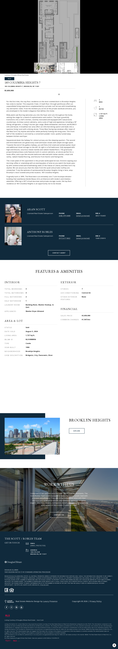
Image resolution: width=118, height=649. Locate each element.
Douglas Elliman (11, 570)
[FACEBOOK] (6, 607)
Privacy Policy (96, 601)
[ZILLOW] (21, 607)
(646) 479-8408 (64, 216)
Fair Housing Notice (13, 572)
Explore (76, 431)
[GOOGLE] (16, 607)
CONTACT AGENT (59, 253)
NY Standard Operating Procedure (36, 572)
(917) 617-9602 (64, 238)
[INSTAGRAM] (11, 607)
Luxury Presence (50, 601)
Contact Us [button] (59, 515)
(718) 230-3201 (44, 585)
